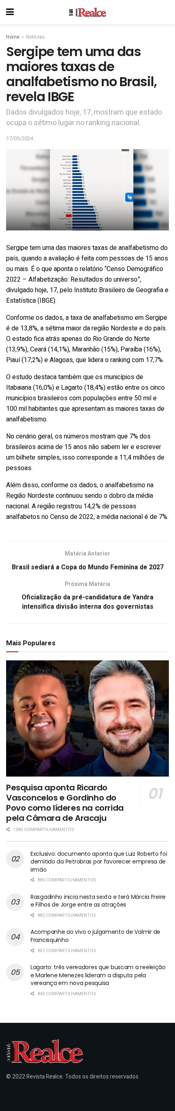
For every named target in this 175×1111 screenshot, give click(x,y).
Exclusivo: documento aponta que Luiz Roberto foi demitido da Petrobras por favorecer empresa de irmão (99, 862)
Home (13, 37)
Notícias (35, 37)
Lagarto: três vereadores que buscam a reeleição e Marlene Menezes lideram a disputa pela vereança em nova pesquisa (98, 975)
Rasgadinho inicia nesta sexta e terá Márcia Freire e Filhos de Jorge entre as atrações (98, 901)
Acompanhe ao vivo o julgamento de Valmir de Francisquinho (95, 936)
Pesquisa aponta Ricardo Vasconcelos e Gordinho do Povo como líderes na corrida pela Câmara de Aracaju (65, 803)
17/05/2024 (19, 138)
